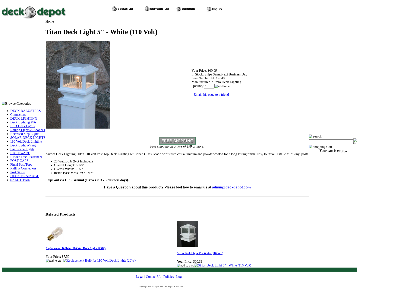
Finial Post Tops (21, 164)
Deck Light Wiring (23, 145)
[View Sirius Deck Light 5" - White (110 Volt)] (223, 265)
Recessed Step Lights (24, 134)
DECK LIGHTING (23, 118)
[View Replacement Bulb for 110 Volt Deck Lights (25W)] (99, 260)
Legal (140, 276)
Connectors (18, 114)
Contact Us (153, 276)
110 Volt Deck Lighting (26, 141)
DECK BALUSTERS (25, 111)
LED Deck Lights (22, 126)
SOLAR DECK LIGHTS (27, 137)
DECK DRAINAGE (24, 176)
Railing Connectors (23, 168)
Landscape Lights (22, 149)
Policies (168, 276)
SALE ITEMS (20, 180)
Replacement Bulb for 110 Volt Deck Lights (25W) (75, 248)
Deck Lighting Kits (23, 122)
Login (180, 276)
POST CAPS (19, 160)
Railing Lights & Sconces (27, 130)
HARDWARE (20, 153)
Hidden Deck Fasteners (26, 157)
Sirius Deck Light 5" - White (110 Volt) (200, 253)
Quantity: (198, 86)
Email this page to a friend (211, 94)
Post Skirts (17, 172)
